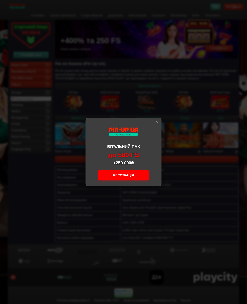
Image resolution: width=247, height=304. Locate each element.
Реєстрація (123, 175)
